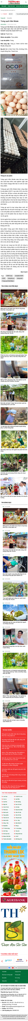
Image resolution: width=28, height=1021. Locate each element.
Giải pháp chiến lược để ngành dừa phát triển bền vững (14, 450)
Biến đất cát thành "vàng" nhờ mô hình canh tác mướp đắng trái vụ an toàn (13, 403)
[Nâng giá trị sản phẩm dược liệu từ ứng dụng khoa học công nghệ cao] (14, 298)
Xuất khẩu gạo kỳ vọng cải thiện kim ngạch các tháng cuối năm (14, 623)
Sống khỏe (4, 980)
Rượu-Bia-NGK (19, 809)
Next (26, 959)
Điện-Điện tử (18, 823)
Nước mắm (5, 820)
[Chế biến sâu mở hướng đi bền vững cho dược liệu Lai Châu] (14, 463)
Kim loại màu (6, 833)
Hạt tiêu (5, 801)
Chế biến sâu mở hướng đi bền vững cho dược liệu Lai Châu (13, 473)
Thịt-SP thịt (18, 815)
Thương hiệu (17, 974)
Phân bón (5, 809)
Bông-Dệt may (19, 833)
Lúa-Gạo (5, 796)
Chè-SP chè (6, 807)
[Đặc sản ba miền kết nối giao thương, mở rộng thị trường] (14, 486)
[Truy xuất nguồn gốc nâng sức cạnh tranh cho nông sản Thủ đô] (15, 588)
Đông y (17, 825)
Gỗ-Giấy (17, 807)
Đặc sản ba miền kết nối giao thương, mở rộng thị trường (14, 497)
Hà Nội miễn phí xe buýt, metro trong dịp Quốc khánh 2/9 (14, 720)
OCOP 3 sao (9, 275)
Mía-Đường (18, 801)
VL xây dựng (18, 828)
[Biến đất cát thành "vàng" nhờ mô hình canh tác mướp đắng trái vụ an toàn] (14, 393)
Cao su (4, 799)
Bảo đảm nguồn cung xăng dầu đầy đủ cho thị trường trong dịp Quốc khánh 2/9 (14, 574)
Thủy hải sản (19, 817)
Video (16, 980)
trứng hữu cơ (11, 278)
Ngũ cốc (5, 804)
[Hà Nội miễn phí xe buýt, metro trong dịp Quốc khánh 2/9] (15, 710)
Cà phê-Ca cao (19, 796)
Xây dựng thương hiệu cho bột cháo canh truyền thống (14, 647)
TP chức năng (6, 828)
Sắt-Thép (5, 831)
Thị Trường (17, 977)
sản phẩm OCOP (19, 275)
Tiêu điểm (3, 6)
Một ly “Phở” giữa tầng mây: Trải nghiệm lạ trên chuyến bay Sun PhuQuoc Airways (13, 380)
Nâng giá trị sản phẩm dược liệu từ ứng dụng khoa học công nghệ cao (13, 309)
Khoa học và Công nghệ (7, 974)
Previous (2, 959)
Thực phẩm (6, 815)
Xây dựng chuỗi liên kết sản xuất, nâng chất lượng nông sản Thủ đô (12, 332)
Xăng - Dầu (5, 823)
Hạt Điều (18, 799)
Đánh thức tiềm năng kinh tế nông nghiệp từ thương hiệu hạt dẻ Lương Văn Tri (13, 786)
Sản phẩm (9, 18)
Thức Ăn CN (6, 817)
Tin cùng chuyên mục (9, 286)
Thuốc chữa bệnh (7, 839)
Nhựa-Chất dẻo (6, 836)
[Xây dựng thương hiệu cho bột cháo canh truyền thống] (15, 637)
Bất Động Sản (19, 839)
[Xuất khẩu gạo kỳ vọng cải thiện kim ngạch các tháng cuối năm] (15, 613)
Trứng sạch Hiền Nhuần (8, 281)
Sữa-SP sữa (18, 812)
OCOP (3, 278)
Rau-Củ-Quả (18, 804)
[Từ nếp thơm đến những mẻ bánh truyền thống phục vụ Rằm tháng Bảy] (14, 416)
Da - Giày (18, 820)
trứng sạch (19, 278)
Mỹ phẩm (5, 825)
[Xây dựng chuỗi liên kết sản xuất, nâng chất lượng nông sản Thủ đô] (14, 321)
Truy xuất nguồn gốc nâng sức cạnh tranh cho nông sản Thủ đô (14, 598)
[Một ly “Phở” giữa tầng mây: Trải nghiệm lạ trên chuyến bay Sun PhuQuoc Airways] (14, 369)
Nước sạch (5, 812)
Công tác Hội (11, 6)
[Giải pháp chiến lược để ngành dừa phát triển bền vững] (14, 439)
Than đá (17, 831)
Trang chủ (3, 18)
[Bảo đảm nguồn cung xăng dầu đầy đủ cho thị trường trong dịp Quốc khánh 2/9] (15, 564)
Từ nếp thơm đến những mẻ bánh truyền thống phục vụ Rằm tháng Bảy (13, 427)
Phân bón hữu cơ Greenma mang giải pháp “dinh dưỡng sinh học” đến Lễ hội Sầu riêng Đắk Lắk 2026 (14, 356)
